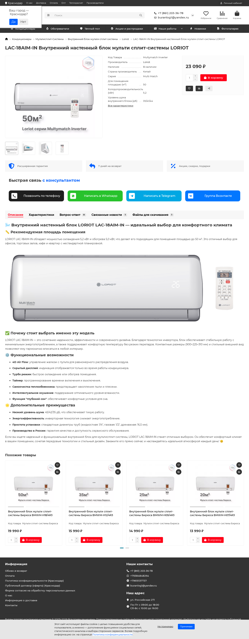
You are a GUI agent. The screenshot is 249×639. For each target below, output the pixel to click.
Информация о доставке (21, 600)
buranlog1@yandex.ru (173, 17)
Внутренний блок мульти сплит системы (93, 39)
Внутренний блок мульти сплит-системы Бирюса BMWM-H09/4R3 (151, 513)
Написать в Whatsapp (100, 196)
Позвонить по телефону (42, 196)
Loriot (125, 39)
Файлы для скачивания (152, 215)
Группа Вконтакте (218, 196)
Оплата (54, 3)
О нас (29, 3)
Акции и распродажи (129, 28)
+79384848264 (139, 575)
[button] (5, 502)
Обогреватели (60, 28)
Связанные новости (109, 215)
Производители (95, 3)
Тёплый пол (92, 28)
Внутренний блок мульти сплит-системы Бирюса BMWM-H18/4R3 (30, 513)
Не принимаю (165, 626)
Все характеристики (120, 105)
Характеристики (41, 215)
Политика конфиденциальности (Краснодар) (34, 580)
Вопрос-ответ (72, 215)
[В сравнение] (57, 472)
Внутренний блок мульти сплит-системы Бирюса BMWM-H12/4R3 (91, 513)
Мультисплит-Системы (50, 39)
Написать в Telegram (159, 196)
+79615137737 (138, 580)
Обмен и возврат (16, 570)
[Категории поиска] (48, 15)
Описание (15, 215)
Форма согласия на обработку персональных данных (40, 590)
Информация (16, 564)
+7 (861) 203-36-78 (170, 13)
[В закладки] (57, 465)
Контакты (11, 605)
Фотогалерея (229, 28)
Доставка (41, 3)
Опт (63, 3)
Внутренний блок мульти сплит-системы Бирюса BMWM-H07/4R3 (212, 513)
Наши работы (167, 28)
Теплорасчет (76, 3)
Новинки (200, 28)
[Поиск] (140, 15)
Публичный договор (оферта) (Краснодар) (32, 585)
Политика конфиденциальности (112, 634)
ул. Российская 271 (142, 599)
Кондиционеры (25, 28)
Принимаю (186, 626)
